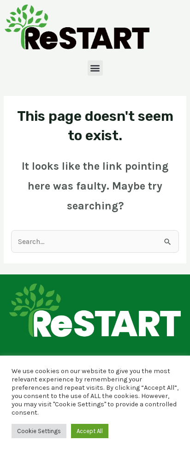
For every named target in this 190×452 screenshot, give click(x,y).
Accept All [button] (90, 431)
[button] (95, 68)
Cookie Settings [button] (39, 431)
